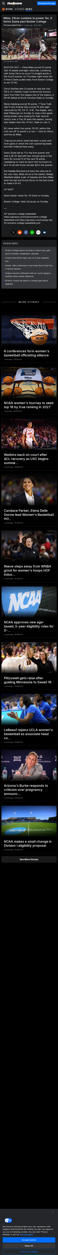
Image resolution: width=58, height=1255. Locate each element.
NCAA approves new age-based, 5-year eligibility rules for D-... (29, 626)
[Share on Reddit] (20, 232)
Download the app (46, 3)
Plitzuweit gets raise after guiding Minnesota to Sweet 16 (27, 680)
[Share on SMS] (44, 232)
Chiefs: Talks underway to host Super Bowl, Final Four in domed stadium (29, 267)
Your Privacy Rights (29, 1252)
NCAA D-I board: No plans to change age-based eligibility (26, 282)
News (28, 9)
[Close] (52, 1212)
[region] (29, 1232)
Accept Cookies (29, 1240)
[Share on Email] (38, 232)
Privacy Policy (26, 1234)
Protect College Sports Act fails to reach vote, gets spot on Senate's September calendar (27, 252)
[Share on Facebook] (26, 232)
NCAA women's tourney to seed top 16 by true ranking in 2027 (28, 405)
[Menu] (3, 3)
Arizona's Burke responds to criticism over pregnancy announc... (26, 790)
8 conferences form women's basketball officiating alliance (26, 353)
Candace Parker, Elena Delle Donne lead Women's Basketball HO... (29, 515)
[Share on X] (13, 232)
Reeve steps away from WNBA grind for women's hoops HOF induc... (27, 570)
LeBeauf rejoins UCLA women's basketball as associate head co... (28, 734)
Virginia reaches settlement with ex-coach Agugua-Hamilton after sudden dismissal (28, 274)
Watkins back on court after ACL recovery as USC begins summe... (26, 459)
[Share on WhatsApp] (32, 232)
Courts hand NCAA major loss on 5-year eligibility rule (27, 259)
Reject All (29, 1246)
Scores (19, 9)
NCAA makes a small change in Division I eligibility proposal (28, 843)
